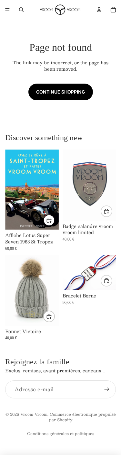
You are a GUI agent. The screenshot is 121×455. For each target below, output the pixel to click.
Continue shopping (60, 92)
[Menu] (7, 9)
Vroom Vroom (33, 414)
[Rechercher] (21, 10)
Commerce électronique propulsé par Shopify (82, 417)
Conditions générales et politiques (60, 433)
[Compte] (99, 10)
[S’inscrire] (107, 389)
